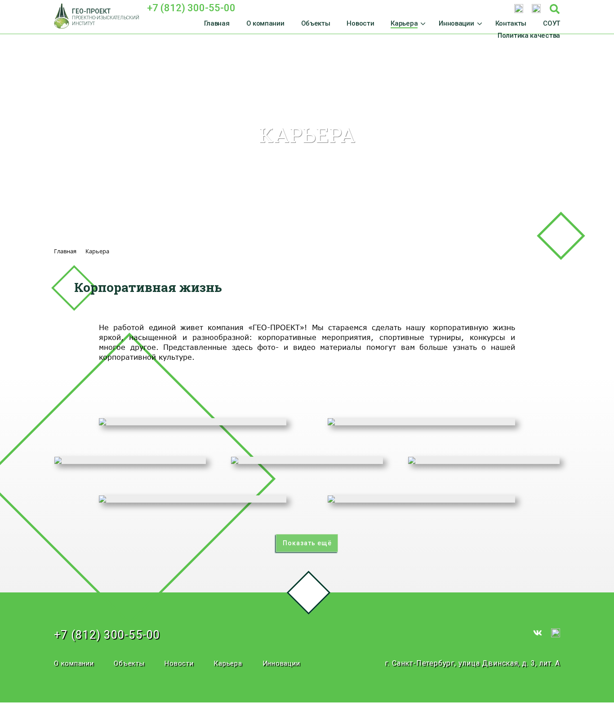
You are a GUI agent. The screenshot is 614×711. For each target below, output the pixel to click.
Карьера (228, 663)
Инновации (281, 663)
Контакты (511, 23)
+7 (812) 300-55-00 (191, 7)
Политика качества (529, 35)
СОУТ (551, 23)
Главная (217, 23)
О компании (265, 23)
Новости (360, 23)
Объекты (315, 23)
